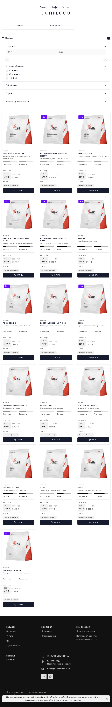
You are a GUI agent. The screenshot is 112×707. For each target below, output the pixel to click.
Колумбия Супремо (87, 405)
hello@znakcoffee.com (58, 669)
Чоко (80, 323)
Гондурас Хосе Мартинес (53, 323)
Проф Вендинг (10, 323)
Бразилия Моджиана (13, 154)
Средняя (13, 70)
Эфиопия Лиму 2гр (12, 570)
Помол (5, 182)
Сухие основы (13, 646)
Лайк (42, 488)
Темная (13, 78)
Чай (8, 641)
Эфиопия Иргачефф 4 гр (15, 405)
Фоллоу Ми (46, 405)
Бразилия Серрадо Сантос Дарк (16, 239)
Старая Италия (85, 154)
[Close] (106, 699)
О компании (46, 631)
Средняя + (14, 74)
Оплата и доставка (85, 631)
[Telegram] (50, 676)
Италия (81, 238)
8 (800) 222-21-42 (58, 656)
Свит (80, 488)
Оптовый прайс (48, 636)
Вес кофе (7, 171)
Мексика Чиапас (11, 488)
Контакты (10, 660)
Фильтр (10, 636)
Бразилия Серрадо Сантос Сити (53, 239)
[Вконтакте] (44, 676)
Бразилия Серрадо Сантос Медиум (53, 155)
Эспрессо (11, 631)
